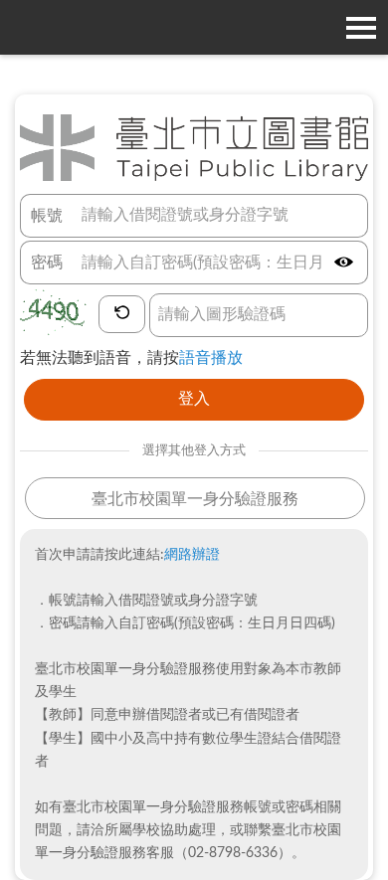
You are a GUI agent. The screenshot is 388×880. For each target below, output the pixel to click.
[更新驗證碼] (121, 314)
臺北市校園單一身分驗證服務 (195, 499)
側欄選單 (360, 27)
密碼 (47, 262)
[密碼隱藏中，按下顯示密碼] (343, 263)
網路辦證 (192, 555)
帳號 (47, 216)
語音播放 (211, 358)
